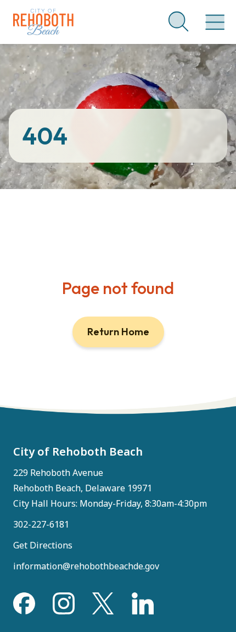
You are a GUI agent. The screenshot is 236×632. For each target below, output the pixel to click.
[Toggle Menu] (212, 16)
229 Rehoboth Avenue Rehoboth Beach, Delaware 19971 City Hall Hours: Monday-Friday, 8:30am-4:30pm (110, 488)
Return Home (118, 331)
